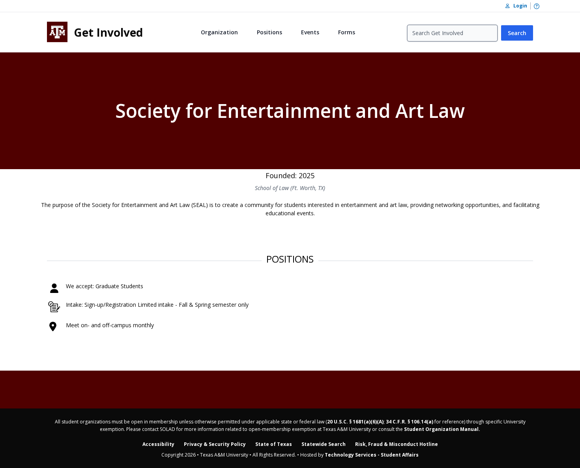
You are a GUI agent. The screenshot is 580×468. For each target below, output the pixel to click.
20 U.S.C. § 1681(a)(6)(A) (355, 421)
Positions (269, 32)
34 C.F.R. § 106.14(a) (409, 421)
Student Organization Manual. (442, 429)
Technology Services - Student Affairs (372, 454)
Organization (219, 32)
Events (310, 32)
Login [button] (518, 5)
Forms (346, 32)
